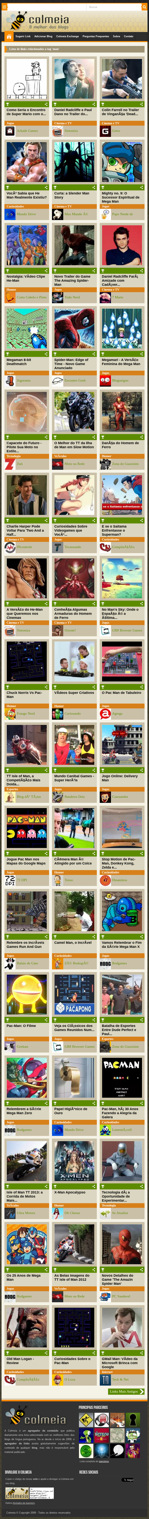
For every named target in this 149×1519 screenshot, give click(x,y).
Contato (128, 36)
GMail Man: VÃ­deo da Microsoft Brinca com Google (120, 1363)
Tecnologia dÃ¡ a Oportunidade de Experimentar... (116, 1196)
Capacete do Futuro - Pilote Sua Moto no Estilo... (24, 447)
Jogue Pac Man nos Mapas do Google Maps (26, 861)
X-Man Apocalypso (69, 1192)
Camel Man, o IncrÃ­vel (73, 943)
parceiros (104, 1461)
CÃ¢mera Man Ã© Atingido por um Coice (73, 861)
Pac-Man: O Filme (21, 1026)
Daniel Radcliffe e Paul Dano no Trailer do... (73, 112)
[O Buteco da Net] (101, 1441)
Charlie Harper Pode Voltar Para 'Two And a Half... (25, 530)
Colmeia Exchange (67, 36)
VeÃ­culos (60, 456)
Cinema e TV (63, 123)
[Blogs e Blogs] (86, 1457)
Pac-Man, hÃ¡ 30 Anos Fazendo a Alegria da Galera (120, 1113)
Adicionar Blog (43, 36)
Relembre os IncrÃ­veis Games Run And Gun (25, 945)
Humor (11, 289)
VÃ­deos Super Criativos (74, 693)
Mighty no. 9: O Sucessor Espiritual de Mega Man (120, 197)
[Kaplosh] (117, 1426)
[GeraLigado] (133, 1441)
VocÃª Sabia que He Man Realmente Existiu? (27, 195)
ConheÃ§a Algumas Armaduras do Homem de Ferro (73, 614)
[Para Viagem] (86, 1426)
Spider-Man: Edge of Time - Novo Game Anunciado (71, 364)
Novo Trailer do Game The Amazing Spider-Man (72, 281)
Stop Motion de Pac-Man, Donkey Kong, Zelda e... (118, 863)
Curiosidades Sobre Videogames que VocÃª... (70, 530)
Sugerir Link (23, 36)
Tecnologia (14, 456)
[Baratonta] (133, 1457)
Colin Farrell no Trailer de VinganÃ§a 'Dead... (120, 112)
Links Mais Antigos (124, 1391)
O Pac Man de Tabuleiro (121, 693)
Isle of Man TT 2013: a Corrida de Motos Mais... (25, 1196)
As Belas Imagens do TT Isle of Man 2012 (71, 1278)
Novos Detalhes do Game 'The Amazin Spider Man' (117, 1280)
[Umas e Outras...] (117, 1441)
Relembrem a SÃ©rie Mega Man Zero (24, 1111)
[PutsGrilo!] (86, 1441)
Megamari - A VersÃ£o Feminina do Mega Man (121, 362)
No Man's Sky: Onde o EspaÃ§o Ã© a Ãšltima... (120, 614)
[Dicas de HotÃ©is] (101, 1426)
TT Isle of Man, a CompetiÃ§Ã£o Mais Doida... (23, 780)
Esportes (12, 789)
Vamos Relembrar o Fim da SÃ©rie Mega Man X (122, 945)
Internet (107, 1372)
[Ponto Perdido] (133, 1426)
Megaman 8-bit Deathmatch (19, 362)
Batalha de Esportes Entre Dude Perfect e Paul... (119, 1030)
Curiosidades (15, 206)
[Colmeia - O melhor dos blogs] (17, 29)
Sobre (116, 36)
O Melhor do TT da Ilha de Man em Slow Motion (74, 445)
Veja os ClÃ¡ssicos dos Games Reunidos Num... (74, 1028)
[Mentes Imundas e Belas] (117, 1457)
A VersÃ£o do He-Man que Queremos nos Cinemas (25, 614)
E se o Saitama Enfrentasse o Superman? (114, 530)
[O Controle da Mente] (101, 1457)
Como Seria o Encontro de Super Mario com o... (26, 112)
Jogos (10, 123)
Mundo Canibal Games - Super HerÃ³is (74, 778)
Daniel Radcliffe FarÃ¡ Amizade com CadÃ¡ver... (120, 281)
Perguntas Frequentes (96, 36)
